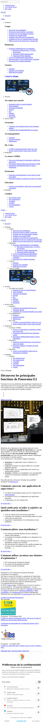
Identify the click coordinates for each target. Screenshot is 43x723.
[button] (8, 22)
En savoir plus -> (6, 503)
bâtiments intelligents (26, 590)
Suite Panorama (10, 494)
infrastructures (17, 592)
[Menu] (6, 210)
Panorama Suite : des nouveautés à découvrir (15, 651)
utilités (6, 590)
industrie (30, 589)
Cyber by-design (11, 76)
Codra (3, 19)
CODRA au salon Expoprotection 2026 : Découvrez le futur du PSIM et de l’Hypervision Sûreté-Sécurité (21, 619)
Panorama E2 (14, 482)
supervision (27, 594)
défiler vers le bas (6, 399)
